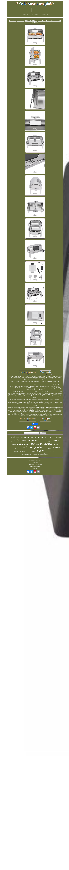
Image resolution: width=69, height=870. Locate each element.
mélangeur (22, 444)
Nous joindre (35, 462)
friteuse (22, 451)
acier (17, 440)
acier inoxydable (32, 447)
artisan (28, 451)
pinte (37, 444)
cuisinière (56, 448)
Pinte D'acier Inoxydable (35, 460)
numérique (43, 441)
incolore (55, 440)
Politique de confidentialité (35, 464)
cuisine (51, 437)
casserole (49, 448)
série (20, 448)
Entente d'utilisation (35, 466)
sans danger (14, 437)
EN (34, 468)
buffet (33, 451)
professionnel (26, 454)
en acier (58, 437)
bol (11, 441)
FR (36, 468)
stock (33, 436)
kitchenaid (33, 440)
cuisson (45, 437)
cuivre (14, 444)
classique (53, 451)
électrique (13, 448)
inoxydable (46, 443)
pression (25, 437)
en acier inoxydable (40, 454)
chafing (40, 437)
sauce (49, 441)
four (45, 448)
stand (24, 441)
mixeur (16, 451)
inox (32, 443)
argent (56, 444)
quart (40, 450)
